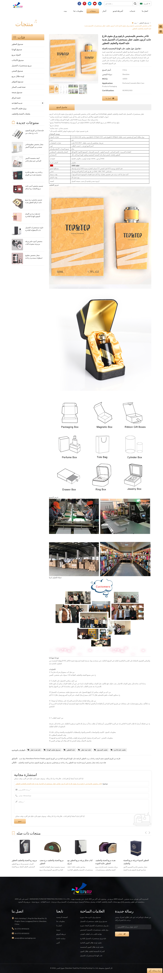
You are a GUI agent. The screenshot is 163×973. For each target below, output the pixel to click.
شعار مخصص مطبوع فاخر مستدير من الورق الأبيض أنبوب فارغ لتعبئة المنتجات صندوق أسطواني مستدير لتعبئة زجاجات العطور (34, 145)
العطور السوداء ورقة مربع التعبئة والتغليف (108, 861)
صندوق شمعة (17, 92)
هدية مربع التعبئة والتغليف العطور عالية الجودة (77, 861)
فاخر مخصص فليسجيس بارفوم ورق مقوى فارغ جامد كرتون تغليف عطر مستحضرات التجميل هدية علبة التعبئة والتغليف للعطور (58, 784)
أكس (58, 943)
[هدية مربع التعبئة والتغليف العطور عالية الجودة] (80, 848)
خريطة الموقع (61, 934)
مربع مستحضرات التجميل (22, 65)
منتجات (93, 11)
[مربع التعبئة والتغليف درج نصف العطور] (24, 848)
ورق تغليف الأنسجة (19, 108)
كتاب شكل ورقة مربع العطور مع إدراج (52, 861)
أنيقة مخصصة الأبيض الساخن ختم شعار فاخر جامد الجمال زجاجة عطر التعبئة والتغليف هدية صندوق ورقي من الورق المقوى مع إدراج (33, 159)
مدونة (58, 930)
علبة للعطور (71, 750)
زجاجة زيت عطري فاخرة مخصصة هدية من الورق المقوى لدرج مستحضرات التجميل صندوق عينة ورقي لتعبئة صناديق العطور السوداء (34, 173)
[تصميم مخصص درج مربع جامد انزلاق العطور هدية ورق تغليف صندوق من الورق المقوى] (17, 203)
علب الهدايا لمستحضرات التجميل (91, 956)
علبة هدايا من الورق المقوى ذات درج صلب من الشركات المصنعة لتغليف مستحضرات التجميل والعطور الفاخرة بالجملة (34, 132)
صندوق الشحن (17, 71)
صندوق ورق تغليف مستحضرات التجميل (93, 921)
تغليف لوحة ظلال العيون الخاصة (91, 943)
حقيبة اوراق (16, 98)
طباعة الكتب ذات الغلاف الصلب (91, 934)
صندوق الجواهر (17, 81)
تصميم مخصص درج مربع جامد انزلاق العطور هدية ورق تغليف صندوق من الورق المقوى (33, 201)
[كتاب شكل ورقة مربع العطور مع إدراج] (52, 848)
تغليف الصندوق (102, 750)
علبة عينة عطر (86, 750)
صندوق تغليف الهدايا (53, 750)
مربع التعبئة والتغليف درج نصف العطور (24, 861)
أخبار (104, 11)
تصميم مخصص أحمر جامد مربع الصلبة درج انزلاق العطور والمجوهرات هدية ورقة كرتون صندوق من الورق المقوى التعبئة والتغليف (34, 187)
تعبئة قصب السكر (19, 87)
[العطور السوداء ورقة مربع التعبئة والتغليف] (108, 848)
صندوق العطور (144, 23)
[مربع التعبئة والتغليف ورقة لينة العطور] (136, 848)
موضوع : (61, 784)
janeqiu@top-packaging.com (25, 938)
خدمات (132, 11)
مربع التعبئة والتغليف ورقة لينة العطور (135, 861)
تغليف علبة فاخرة (120, 750)
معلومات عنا (78, 11)
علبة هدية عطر (36, 750)
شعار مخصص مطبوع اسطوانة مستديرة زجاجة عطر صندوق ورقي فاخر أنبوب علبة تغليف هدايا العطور (33, 256)
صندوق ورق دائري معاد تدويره (90, 917)
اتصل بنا (145, 11)
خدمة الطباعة (17, 103)
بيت (65, 11)
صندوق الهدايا (17, 49)
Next (149, 832)
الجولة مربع (16, 55)
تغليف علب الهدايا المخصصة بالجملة (116, 48)
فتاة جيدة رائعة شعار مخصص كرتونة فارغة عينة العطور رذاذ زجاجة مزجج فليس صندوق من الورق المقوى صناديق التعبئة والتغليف (62, 763)
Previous (146, 832)
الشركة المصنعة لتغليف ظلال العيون (92, 951)
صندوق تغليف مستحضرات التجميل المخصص (94, 930)
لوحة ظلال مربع (18, 76)
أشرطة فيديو (118, 11)
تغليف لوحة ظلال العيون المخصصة (92, 947)
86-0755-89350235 (22, 929)
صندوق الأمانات (18, 60)
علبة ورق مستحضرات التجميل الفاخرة (93, 938)
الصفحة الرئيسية (62, 917)
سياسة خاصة (60, 938)
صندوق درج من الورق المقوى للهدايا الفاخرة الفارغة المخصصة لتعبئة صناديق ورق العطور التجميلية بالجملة (33, 215)
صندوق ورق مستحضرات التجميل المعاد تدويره (94, 926)
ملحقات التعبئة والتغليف (21, 114)
